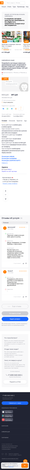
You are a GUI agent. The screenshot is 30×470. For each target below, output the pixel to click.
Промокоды (21, 7)
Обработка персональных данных (10, 445)
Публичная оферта (6, 449)
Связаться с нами (15, 403)
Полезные (5, 222)
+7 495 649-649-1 (8, 395)
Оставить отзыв (15, 313)
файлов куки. (11, 466)
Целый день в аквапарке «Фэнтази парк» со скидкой (11, 45)
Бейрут (10, 169)
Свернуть (5, 163)
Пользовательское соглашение (9, 447)
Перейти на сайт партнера (9, 171)
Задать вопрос (15, 319)
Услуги (4, 7)
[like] (23, 263)
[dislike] (26, 263)
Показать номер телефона (10, 183)
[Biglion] (3, 2)
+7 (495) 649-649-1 (15, 375)
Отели (9, 7)
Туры (14, 7)
